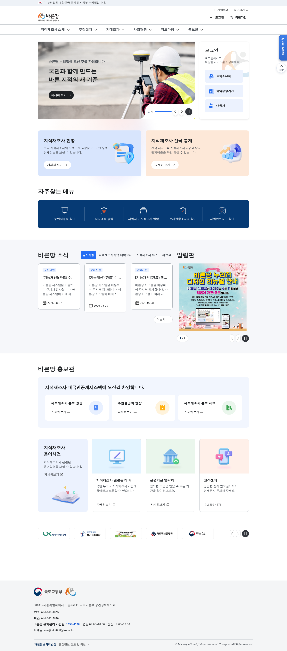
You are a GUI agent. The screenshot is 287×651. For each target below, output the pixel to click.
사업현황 (140, 29)
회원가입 (241, 17)
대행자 (220, 105)
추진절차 (85, 29)
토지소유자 (223, 76)
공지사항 (89, 256)
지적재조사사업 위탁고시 (115, 255)
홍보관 (193, 29)
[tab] (88, 255)
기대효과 (112, 29)
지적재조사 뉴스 (147, 255)
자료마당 (167, 29)
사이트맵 (222, 9)
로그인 (219, 17)
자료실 (166, 255)
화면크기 (240, 9)
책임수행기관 (225, 91)
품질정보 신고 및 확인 (72, 644)
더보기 (161, 319)
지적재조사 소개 (53, 29)
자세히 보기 (68, 95)
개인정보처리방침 (45, 644)
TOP (281, 70)
